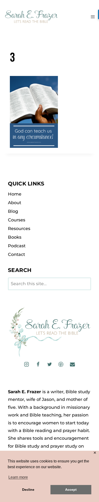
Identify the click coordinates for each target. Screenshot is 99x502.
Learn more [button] (18, 477)
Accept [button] (71, 489)
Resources (19, 228)
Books (14, 237)
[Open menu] (92, 16)
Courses (16, 220)
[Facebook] (38, 364)
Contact (16, 254)
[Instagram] (26, 364)
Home (14, 194)
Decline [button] (28, 489)
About (14, 202)
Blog (13, 211)
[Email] (72, 364)
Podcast (16, 245)
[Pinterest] (61, 364)
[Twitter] (49, 364)
